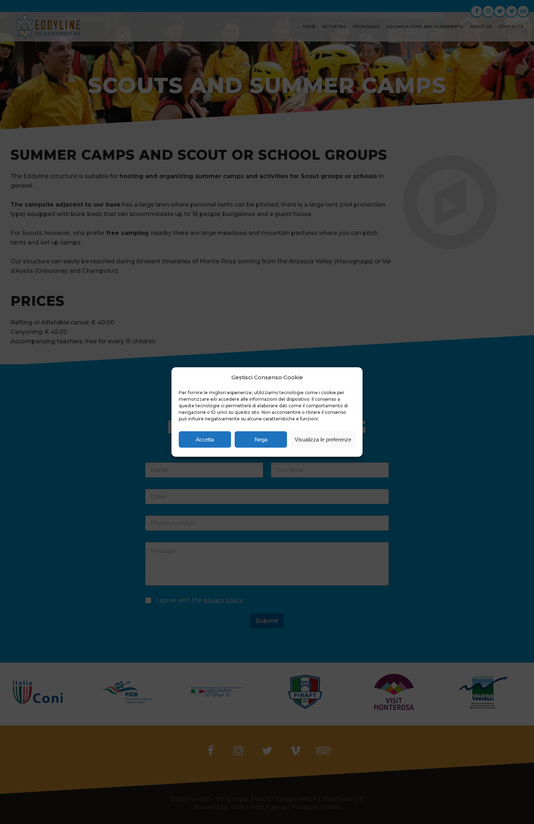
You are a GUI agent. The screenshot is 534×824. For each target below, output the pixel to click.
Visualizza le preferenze (323, 439)
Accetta (205, 439)
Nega (261, 439)
